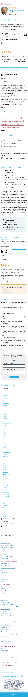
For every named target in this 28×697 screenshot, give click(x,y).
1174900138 (4, 155)
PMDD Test (3, 667)
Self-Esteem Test (5, 579)
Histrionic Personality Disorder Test (9, 660)
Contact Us (22, 676)
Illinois (4, 434)
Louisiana (5, 445)
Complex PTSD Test (5, 586)
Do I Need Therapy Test (6, 545)
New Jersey (5, 472)
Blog (18, 676)
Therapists (13, 676)
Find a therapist (6, 676)
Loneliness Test (4, 554)
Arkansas (5, 412)
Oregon (4, 487)
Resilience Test (4, 558)
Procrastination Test (5, 627)
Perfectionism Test (5, 574)
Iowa (4, 438)
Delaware (5, 420)
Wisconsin (5, 514)
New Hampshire (6, 469)
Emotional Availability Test (7, 604)
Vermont (5, 505)
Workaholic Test (4, 631)
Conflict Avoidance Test (6, 602)
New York (5, 476)
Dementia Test (4, 650)
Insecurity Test (4, 572)
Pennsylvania (6, 489)
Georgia (5, 427)
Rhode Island (6, 492)
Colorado (5, 416)
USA (4, 391)
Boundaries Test (4, 600)
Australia (5, 395)
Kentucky (5, 443)
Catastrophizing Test (5, 565)
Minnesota (5, 456)
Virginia (4, 507)
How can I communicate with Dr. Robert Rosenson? (13, 341)
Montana (5, 463)
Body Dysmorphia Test (6, 636)
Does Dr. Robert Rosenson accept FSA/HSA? (12, 322)
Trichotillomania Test (5, 643)
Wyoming (5, 516)
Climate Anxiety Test (5, 543)
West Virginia (6, 512)
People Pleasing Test (6, 611)
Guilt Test (3, 570)
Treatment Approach (8, 518)
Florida (4, 425)
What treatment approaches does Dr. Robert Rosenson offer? (13, 336)
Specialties (5, 521)
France (4, 398)
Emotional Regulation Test (7, 547)
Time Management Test (6, 629)
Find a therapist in (10, 363)
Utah (4, 503)
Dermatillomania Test (6, 639)
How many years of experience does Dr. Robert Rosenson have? (14, 312)
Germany (5, 400)
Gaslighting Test (4, 593)
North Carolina (6, 478)
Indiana (4, 436)
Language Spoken (8, 523)
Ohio (4, 483)
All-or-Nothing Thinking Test (7, 563)
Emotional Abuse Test (6, 588)
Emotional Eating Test (6, 641)
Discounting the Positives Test (8, 568)
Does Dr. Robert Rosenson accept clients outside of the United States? (14, 327)
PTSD (10, 210)
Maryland (5, 449)
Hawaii (4, 429)
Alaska (4, 407)
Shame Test (3, 581)
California (5, 414)
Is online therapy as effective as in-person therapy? (14, 331)
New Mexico (6, 474)
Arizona (4, 409)
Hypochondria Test (5, 552)
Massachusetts (6, 452)
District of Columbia (7, 423)
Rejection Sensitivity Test (6, 577)
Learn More (18, 1)
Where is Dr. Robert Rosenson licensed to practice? (14, 317)
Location (5, 388)
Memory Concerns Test (6, 652)
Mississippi (5, 458)
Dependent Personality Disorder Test (9, 657)
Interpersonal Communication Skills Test (10, 606)
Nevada (4, 467)
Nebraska (5, 465)
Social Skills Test (4, 618)
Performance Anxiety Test (7, 556)
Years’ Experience (7, 526)
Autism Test (3, 648)
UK (3, 393)
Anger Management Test (7, 540)
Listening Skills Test (5, 609)
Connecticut (6, 418)
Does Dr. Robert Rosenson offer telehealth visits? (14, 303)
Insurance (5, 528)
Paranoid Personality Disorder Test (9, 662)
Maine (4, 447)
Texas (4, 501)
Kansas (4, 441)
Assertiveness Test (5, 598)
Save (13, 19)
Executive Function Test (6, 625)
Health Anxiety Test (5, 549)
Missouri (5, 461)
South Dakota (6, 496)
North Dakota (6, 481)
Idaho (4, 432)
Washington (5, 510)
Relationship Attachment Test (8, 613)
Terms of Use (18, 677)
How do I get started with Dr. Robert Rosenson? (12, 346)
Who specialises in (10, 369)
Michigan (5, 454)
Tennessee (5, 498)
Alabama (5, 405)
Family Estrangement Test (7, 590)
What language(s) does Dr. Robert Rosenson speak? (12, 307)
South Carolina (6, 494)
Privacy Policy (10, 677)
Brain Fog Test (4, 622)
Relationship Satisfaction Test (7, 615)
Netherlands (6, 403)
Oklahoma (5, 485)
